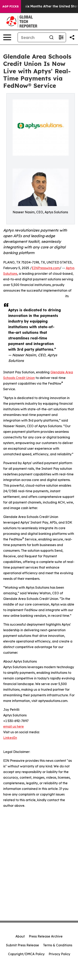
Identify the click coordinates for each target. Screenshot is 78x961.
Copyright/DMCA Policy (26, 954)
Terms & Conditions (57, 945)
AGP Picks (10, 6)
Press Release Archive (46, 936)
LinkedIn (10, 738)
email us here (13, 726)
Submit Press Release (22, 945)
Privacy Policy (59, 954)
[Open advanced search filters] (61, 37)
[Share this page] (72, 37)
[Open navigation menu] (7, 37)
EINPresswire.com (46, 268)
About (20, 936)
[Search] (51, 37)
